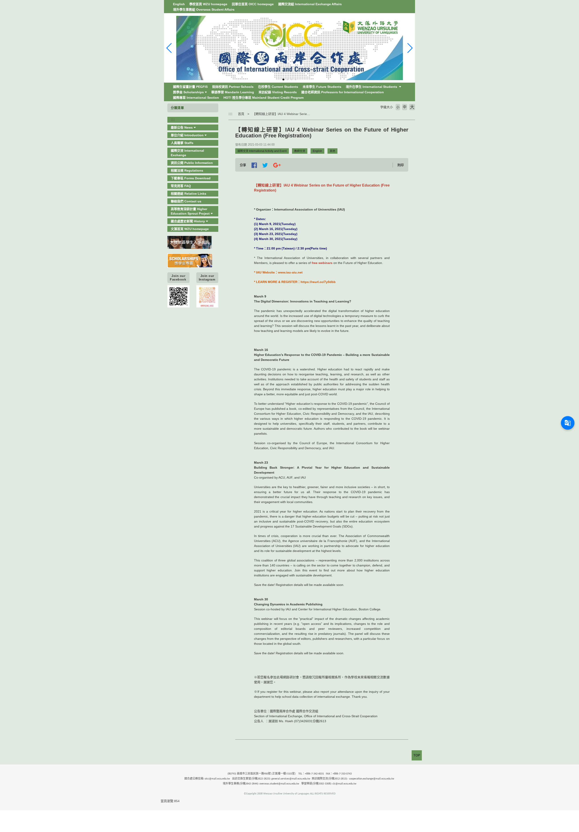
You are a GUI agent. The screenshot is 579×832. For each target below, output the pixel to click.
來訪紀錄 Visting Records (278, 92)
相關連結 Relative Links (188, 193)
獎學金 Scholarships (188, 92)
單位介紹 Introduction (187, 135)
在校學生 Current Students (278, 87)
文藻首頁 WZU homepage (190, 229)
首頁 (241, 114)
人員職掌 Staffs (182, 143)
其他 (332, 151)
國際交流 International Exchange (187, 153)
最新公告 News (182, 127)
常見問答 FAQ (181, 186)
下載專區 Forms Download (191, 178)
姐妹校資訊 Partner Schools (233, 87)
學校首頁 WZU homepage (208, 4)
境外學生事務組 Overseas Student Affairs (204, 9)
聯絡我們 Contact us (186, 201)
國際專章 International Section (196, 97)
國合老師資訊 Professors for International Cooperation (342, 92)
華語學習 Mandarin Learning (232, 92)
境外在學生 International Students (372, 87)
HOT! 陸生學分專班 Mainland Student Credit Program (263, 97)
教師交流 (299, 151)
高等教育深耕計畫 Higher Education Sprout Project (190, 211)
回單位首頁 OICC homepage (253, 4)
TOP (416, 755)
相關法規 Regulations (187, 170)
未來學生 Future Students (322, 87)
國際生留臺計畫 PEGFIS (190, 87)
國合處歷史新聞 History (188, 221)
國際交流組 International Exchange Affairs (310, 4)
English (179, 4)
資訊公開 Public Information (192, 163)
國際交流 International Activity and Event (262, 151)
